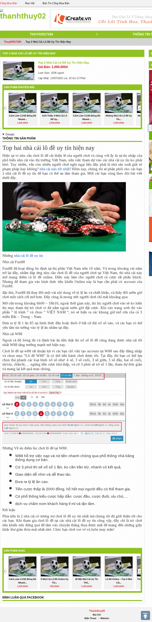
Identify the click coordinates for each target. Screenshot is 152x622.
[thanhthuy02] (22, 13)
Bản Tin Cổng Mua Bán (56, 3)
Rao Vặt (29, 3)
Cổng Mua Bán (8, 3)
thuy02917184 (41, 34)
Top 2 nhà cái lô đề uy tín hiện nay (29, 53)
